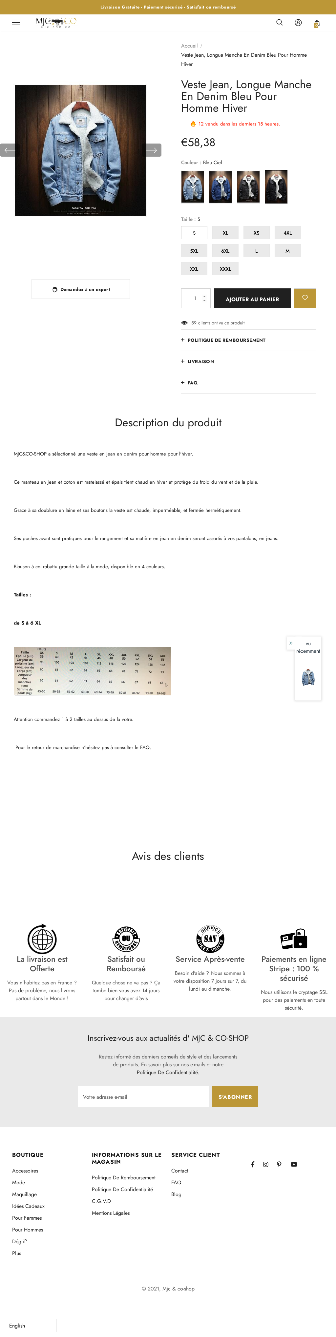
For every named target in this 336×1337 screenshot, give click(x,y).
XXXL (225, 269)
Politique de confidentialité (167, 1072)
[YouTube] (297, 1164)
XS (257, 233)
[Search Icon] (279, 22)
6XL (225, 251)
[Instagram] (269, 1164)
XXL (194, 269)
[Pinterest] (283, 1164)
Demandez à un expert (85, 289)
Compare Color (138, 260)
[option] (80, 150)
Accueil (189, 45)
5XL (194, 251)
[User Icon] (298, 22)
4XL (288, 233)
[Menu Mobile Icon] (16, 23)
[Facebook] (257, 1164)
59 (194, 323)
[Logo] (56, 22)
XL (225, 233)
